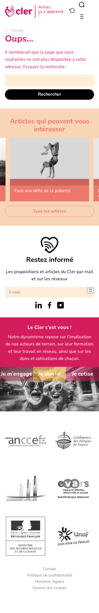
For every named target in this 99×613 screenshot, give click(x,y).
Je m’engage (16, 374)
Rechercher (49, 94)
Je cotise (82, 374)
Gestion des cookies (49, 587)
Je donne (49, 374)
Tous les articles (49, 211)
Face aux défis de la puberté (42, 191)
